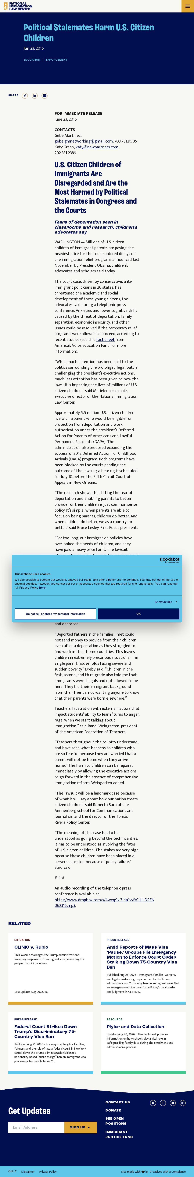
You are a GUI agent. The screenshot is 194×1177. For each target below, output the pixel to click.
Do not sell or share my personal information (55, 613)
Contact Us (118, 1102)
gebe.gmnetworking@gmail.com (84, 141)
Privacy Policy (47, 1171)
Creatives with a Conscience (168, 1172)
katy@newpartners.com (97, 147)
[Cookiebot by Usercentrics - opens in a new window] (162, 560)
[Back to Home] (18, 6)
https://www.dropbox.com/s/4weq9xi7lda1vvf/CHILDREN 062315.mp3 (104, 902)
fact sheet (105, 339)
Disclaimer (28, 1171)
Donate (113, 1110)
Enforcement (56, 60)
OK (138, 613)
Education (32, 60)
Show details (163, 602)
